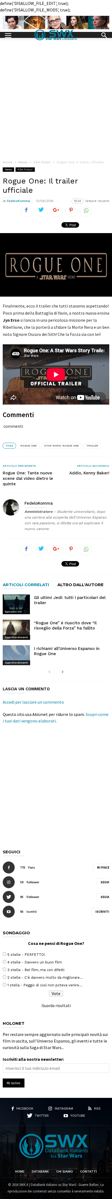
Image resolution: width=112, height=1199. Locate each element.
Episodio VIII (13, 611)
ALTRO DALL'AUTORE (80, 585)
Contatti (88, 1171)
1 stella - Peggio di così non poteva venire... (44, 985)
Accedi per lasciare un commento (33, 702)
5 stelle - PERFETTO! (26, 955)
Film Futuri (25, 169)
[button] (104, 34)
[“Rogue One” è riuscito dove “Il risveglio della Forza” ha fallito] (16, 630)
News (8, 169)
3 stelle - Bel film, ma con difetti (35, 970)
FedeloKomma (18, 201)
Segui (105, 882)
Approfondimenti (16, 637)
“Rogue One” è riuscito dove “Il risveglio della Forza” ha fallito (65, 625)
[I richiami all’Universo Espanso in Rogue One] (16, 655)
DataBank (40, 1171)
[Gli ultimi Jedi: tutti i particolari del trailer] (16, 604)
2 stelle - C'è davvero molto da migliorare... (45, 977)
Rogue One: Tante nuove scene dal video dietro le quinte (28, 478)
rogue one (28, 445)
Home (19, 1171)
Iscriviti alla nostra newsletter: (33, 1059)
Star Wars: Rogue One (61, 445)
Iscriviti (102, 912)
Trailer (92, 445)
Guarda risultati (56, 1005)
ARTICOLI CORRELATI (26, 585)
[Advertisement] (56, 97)
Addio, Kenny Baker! (89, 473)
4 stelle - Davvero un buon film (34, 962)
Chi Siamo (64, 1171)
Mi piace (103, 867)
